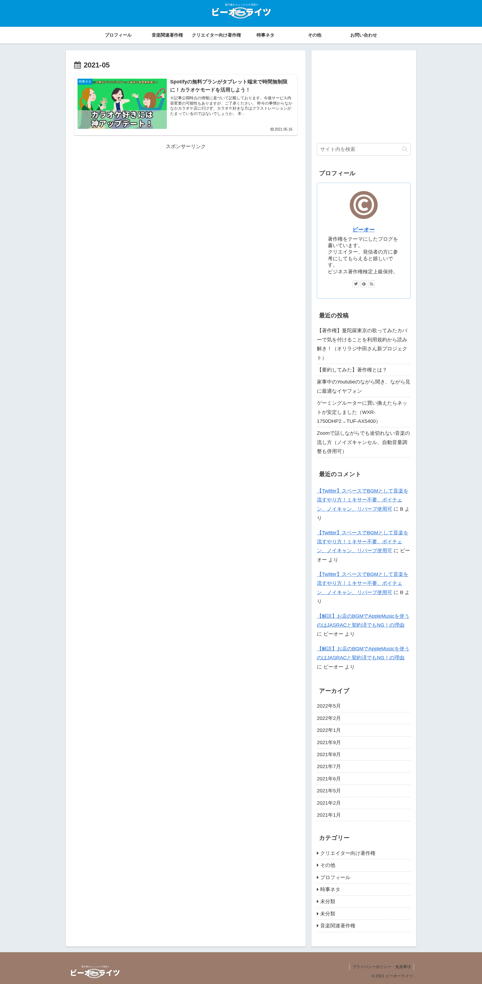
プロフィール (335, 877)
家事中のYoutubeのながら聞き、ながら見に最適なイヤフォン (363, 386)
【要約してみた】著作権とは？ (352, 370)
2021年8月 (329, 754)
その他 (327, 865)
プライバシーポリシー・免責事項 (381, 966)
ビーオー (364, 229)
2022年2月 (329, 718)
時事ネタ (330, 889)
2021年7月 (329, 766)
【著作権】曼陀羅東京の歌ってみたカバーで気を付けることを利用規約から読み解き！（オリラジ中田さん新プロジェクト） (362, 344)
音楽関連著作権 (337, 925)
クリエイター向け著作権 (347, 853)
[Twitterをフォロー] (356, 284)
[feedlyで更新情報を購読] (363, 284)
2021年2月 (329, 803)
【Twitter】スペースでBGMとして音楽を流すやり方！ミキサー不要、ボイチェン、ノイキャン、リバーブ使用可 (362, 500)
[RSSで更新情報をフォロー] (371, 284)
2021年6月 (329, 779)
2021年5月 (329, 791)
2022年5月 (329, 706)
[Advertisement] (185, 190)
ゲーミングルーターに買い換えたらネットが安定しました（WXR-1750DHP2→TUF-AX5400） (362, 412)
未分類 (327, 901)
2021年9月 (329, 742)
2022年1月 (329, 730)
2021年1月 (329, 815)
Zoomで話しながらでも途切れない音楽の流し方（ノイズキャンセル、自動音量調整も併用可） (363, 442)
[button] (405, 149)
